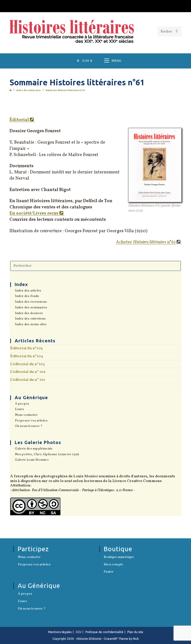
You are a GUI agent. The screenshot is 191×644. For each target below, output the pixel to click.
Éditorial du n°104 (26, 356)
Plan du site (135, 632)
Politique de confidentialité (104, 632)
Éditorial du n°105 (26, 348)
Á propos (22, 404)
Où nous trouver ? (28, 426)
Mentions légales (60, 632)
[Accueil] (10, 90)
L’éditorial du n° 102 (28, 372)
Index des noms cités (30, 325)
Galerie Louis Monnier (31, 460)
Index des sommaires (31, 308)
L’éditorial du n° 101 (27, 380)
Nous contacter (26, 415)
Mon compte (113, 565)
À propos (25, 594)
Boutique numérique (119, 557)
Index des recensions (31, 302)
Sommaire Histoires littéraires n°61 (65, 90)
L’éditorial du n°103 (27, 364)
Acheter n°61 (146, 242)
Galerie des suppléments (33, 449)
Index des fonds (27, 296)
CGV (78, 632)
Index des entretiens (30, 319)
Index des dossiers (29, 314)
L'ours (19, 410)
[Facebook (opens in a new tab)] (95, 5)
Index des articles (28, 291)
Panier (108, 572)
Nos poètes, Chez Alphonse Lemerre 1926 (47, 455)
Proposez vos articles (31, 421)
